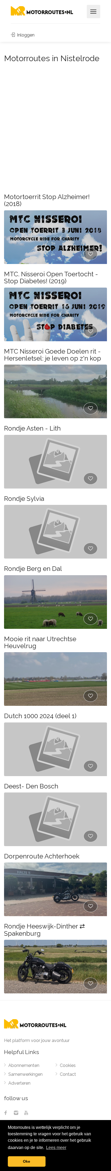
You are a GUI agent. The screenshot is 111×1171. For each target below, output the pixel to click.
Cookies (68, 1065)
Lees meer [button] (56, 1147)
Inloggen (25, 35)
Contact (68, 1074)
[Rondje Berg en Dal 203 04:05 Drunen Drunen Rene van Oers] (55, 602)
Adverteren (19, 1083)
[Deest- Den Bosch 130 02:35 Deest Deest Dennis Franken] (55, 819)
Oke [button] (26, 1161)
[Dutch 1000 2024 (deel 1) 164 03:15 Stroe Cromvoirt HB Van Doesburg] (55, 749)
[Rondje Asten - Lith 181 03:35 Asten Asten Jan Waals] (55, 462)
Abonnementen (23, 1065)
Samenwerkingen (25, 1074)
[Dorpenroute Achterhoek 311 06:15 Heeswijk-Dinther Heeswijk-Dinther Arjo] (55, 889)
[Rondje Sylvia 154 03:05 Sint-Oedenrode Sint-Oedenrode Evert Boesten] (55, 532)
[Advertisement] (55, 123)
